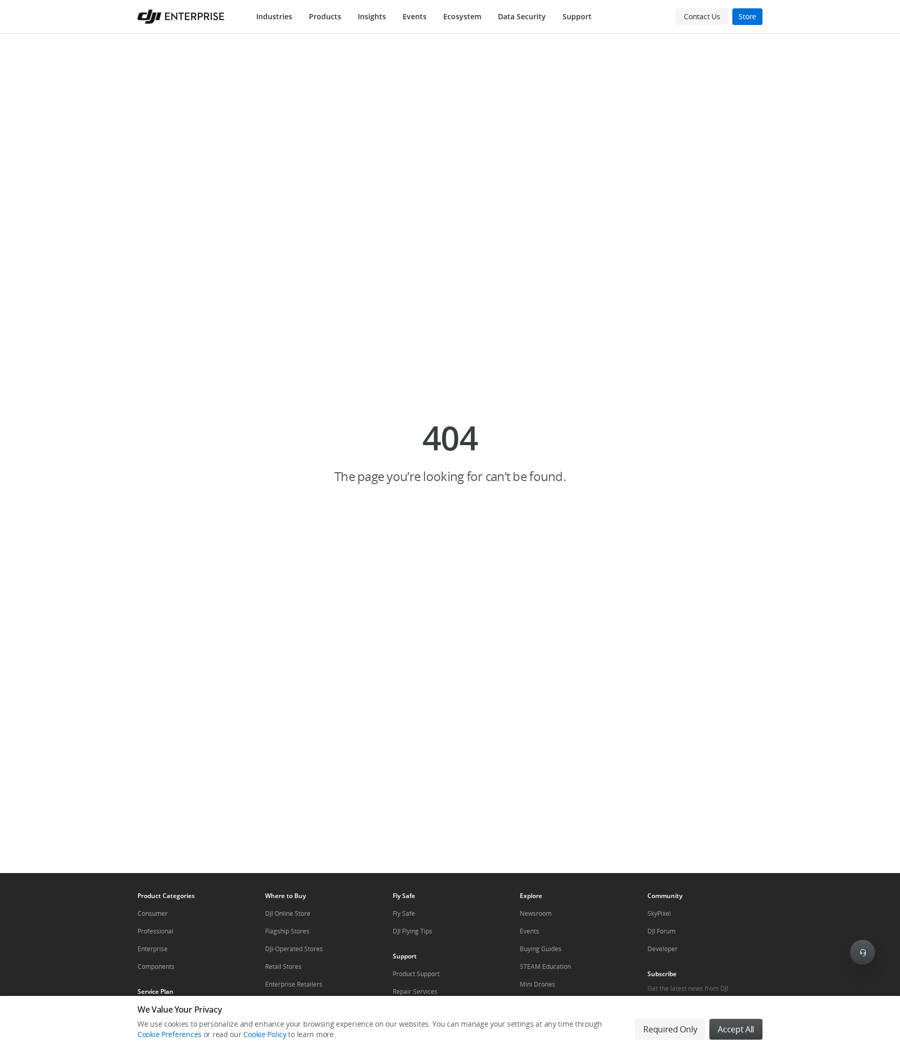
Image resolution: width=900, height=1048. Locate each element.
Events (415, 16)
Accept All (736, 1029)
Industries (274, 16)
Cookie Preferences (170, 1034)
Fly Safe (404, 913)
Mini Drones (537, 984)
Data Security (522, 16)
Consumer (153, 913)
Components (156, 966)
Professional (155, 931)
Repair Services (415, 991)
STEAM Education (545, 966)
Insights (372, 16)
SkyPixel (659, 913)
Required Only (670, 1029)
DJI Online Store (287, 913)
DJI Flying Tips (412, 931)
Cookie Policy (264, 1034)
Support (577, 16)
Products (325, 16)
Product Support (416, 973)
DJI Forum (661, 931)
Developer (662, 948)
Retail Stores (283, 966)
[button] (450, 452)
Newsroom (536, 913)
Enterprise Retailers (293, 984)
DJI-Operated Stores (294, 948)
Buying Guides (540, 948)
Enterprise (153, 948)
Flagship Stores (287, 931)
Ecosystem (462, 16)
